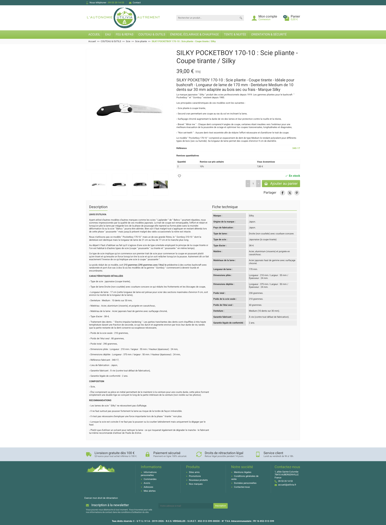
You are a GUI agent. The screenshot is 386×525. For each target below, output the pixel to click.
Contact (137, 2)
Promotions (195, 476)
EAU (108, 34)
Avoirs (147, 483)
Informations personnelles (149, 474)
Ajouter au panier (284, 183)
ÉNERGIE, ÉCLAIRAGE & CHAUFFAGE (194, 34)
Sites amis (194, 472)
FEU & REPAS (124, 34)
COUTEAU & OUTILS (151, 34)
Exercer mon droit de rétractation (101, 498)
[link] (282, 192)
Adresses (148, 487)
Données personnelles (245, 483)
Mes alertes (150, 491)
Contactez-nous (242, 487)
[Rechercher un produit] (241, 18)
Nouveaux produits (198, 480)
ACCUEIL (94, 34)
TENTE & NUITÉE (235, 34)
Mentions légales (242, 472)
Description (98, 207)
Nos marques (196, 484)
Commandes (150, 479)
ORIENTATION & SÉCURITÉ (269, 34)
